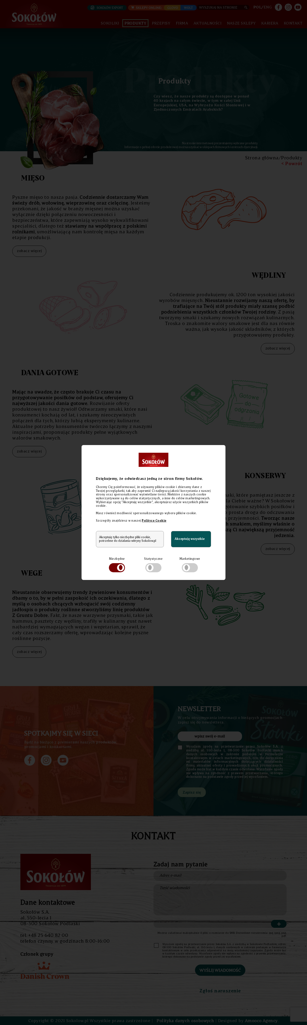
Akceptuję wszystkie (190, 539)
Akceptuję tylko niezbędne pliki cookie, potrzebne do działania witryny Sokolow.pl (127, 538)
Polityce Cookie (154, 520)
